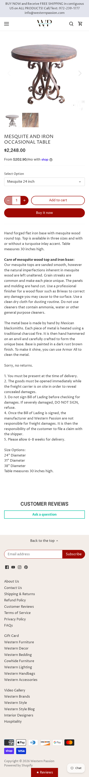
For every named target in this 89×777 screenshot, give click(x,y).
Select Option (14, 174)
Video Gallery (14, 690)
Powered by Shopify (18, 766)
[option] (44, 73)
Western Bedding (18, 655)
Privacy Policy (15, 619)
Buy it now (44, 213)
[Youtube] (13, 567)
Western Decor (16, 648)
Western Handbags (19, 673)
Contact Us (13, 588)
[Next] (80, 73)
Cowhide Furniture (19, 661)
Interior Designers (18, 715)
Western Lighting (18, 667)
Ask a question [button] (44, 514)
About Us (11, 581)
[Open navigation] (6, 23)
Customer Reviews (19, 606)
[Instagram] (19, 567)
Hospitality (13, 721)
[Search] (71, 24)
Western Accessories (20, 680)
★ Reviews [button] (44, 772)
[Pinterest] (26, 567)
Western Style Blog (19, 709)
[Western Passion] (44, 23)
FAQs (8, 625)
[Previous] (9, 73)
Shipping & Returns (19, 594)
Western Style (15, 703)
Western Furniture (19, 642)
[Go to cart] (80, 24)
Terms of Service (17, 613)
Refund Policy (15, 600)
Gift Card (11, 636)
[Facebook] (7, 567)
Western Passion (42, 761)
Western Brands (17, 696)
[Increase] (24, 200)
